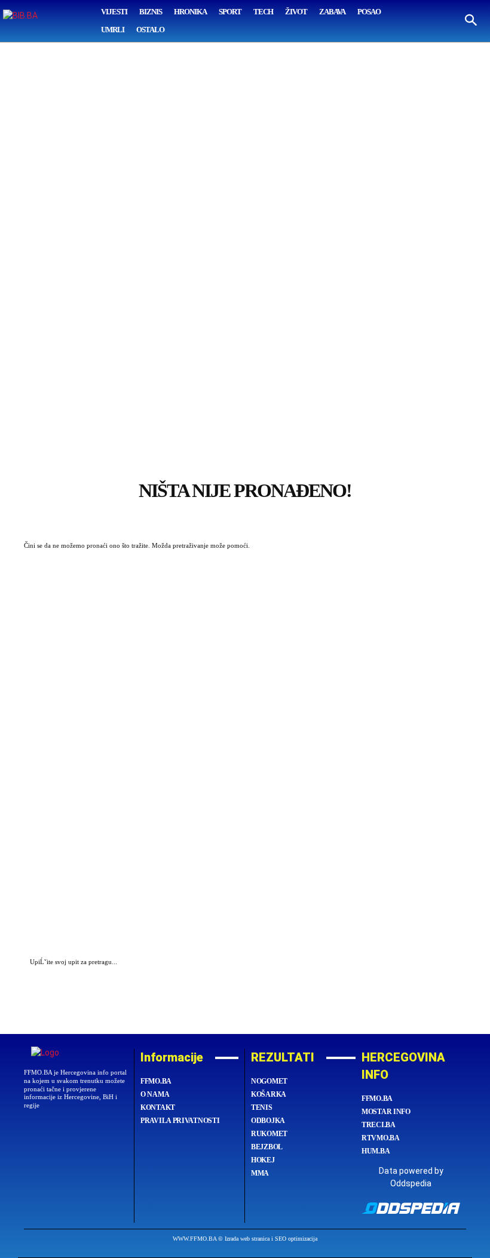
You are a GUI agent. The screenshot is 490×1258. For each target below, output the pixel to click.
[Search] (454, 963)
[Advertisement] (245, 236)
